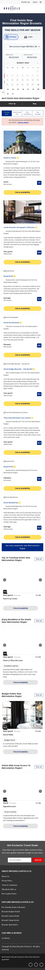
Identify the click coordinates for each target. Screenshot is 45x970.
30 (8, 94)
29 (38, 89)
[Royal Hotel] (22, 271)
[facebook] (30, 965)
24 (13, 89)
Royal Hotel (9, 276)
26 (23, 89)
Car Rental (6, 938)
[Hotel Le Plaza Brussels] (22, 641)
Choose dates (23, 122)
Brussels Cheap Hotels (10, 920)
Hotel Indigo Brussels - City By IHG (18, 369)
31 (13, 94)
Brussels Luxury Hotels (10, 916)
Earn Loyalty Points (9, 893)
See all (39, 559)
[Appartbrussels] (22, 787)
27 (28, 89)
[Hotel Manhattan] (22, 497)
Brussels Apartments (10, 924)
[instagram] (41, 965)
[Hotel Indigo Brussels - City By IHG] (22, 364)
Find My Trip (25, 2)
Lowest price (17, 113)
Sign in (35, 2)
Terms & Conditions (9, 885)
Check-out (28, 54)
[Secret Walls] (22, 715)
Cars (30, 37)
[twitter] (36, 965)
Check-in (9, 54)
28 (33, 89)
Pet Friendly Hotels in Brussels (13, 907)
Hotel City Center (10, 599)
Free (27, 113)
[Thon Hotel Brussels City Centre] (22, 412)
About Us (5, 876)
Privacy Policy (7, 880)
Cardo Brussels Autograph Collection (19, 227)
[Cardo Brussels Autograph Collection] (22, 211)
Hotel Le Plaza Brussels (13, 660)
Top (37, 113)
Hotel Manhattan (11, 503)
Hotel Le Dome (10, 158)
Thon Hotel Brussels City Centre (17, 418)
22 (38, 85)
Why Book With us (9, 889)
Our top (6, 113)
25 (18, 89)
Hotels (12, 37)
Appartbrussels (9, 806)
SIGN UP (38, 860)
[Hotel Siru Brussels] (22, 317)
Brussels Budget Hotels (11, 911)
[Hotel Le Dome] (22, 142)
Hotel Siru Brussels (12, 323)
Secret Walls (8, 735)
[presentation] (4, 580)
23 (8, 89)
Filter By (11, 104)
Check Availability (22, 192)
